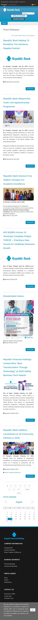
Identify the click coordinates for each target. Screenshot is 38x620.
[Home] (11, 9)
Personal (4, 4)
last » (19, 493)
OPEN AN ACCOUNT (19, 16)
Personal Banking (9, 564)
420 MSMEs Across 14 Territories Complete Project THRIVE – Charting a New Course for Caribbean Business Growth (19, 240)
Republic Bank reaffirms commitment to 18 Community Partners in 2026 (18, 434)
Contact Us (22, 2)
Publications (8, 582)
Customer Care (9, 598)
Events (6, 580)
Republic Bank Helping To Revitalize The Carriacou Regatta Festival (16, 44)
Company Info (4, 2)
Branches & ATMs (13, 2)
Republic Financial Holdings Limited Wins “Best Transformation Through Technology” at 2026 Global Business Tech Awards (17, 367)
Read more (30, 88)
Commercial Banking (10, 566)
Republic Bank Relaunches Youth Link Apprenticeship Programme (17, 102)
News (24, 35)
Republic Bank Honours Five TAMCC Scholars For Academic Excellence (17, 180)
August (19, 502)
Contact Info (8, 596)
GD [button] (34, 4)
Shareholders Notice (13, 296)
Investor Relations (9, 550)
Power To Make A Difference (13, 472)
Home (20, 35)
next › (27, 489)
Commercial (12, 4)
